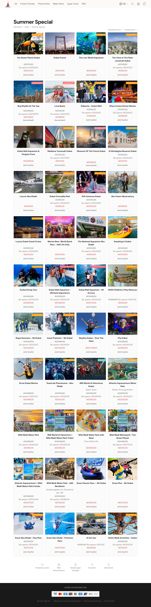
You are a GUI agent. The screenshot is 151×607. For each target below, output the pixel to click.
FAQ (84, 4)
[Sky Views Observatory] (122, 182)
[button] (7, 4)
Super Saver (73, 4)
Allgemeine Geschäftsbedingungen (67, 601)
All (16, 4)
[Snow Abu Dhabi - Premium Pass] (60, 524)
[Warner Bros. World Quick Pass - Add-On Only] (60, 227)
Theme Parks (44, 4)
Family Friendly (27, 4)
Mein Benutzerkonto (59, 569)
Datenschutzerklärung (92, 601)
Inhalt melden (109, 601)
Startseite (18, 27)
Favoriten (92, 568)
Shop (27, 27)
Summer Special (38, 27)
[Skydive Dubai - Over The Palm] (91, 324)
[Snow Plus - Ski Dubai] (122, 469)
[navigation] (123, 4)
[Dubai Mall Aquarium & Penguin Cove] (28, 137)
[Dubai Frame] (60, 43)
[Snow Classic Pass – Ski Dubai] (91, 469)
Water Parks (58, 4)
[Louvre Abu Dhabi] (28, 182)
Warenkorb (108, 568)
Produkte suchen (42, 568)
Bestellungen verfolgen (75, 569)
